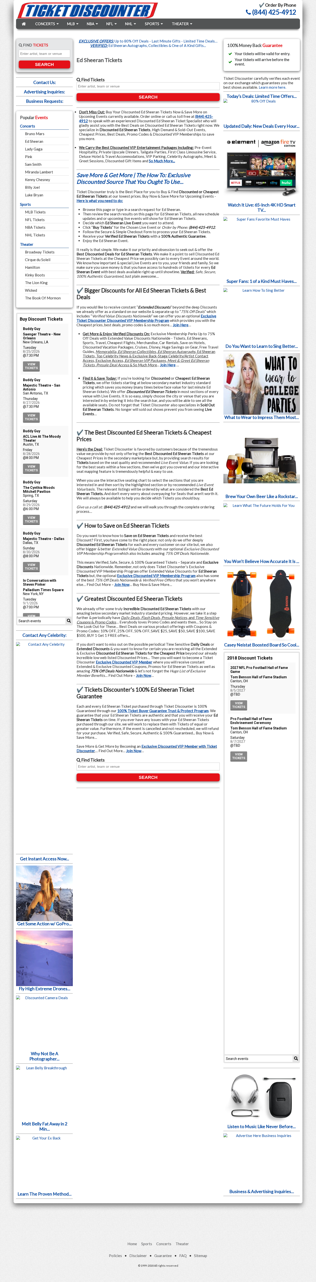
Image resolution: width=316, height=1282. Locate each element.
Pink (28, 156)
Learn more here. (272, 87)
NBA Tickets (35, 227)
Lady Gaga (33, 149)
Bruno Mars (34, 133)
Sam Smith (33, 164)
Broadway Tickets (40, 252)
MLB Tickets (35, 212)
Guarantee (163, 1255)
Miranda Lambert (39, 172)
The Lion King (36, 282)
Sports (25, 204)
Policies (115, 1255)
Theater (26, 244)
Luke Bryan (34, 195)
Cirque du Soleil (37, 259)
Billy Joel (32, 187)
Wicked (31, 290)
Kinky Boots (35, 275)
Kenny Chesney (37, 179)
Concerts (27, 126)
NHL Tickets (35, 235)
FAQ (183, 1255)
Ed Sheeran (34, 141)
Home (132, 1243)
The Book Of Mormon (43, 298)
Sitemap (200, 1255)
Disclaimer (138, 1255)
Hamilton (32, 267)
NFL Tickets (35, 219)
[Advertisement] (158, 1217)
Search (44, 64)
